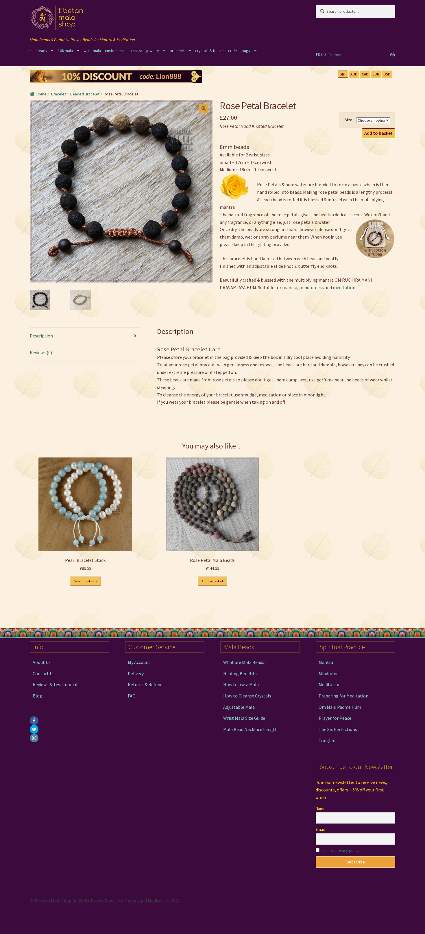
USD (386, 74)
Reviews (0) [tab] (41, 352)
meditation (344, 287)
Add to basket (378, 133)
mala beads (37, 50)
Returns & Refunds (146, 684)
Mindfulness (331, 673)
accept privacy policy (340, 850)
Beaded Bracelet (84, 94)
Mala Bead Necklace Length (250, 729)
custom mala (116, 50)
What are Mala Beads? (244, 662)
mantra (289, 287)
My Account (139, 662)
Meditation (330, 684)
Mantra (326, 662)
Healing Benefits (240, 673)
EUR (375, 74)
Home (41, 94)
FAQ (132, 696)
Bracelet (58, 94)
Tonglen (327, 740)
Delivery (136, 673)
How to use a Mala (241, 684)
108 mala (65, 50)
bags (246, 50)
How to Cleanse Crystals (247, 696)
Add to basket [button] (212, 581)
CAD (365, 74)
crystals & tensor (209, 50)
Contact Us (44, 673)
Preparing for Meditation (343, 696)
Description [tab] (41, 336)
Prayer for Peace (335, 718)
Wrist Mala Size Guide (244, 718)
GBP (343, 74)
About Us (42, 662)
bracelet (177, 50)
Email (320, 829)
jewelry (152, 50)
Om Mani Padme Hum (340, 707)
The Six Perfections (338, 729)
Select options (85, 581)
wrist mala (92, 50)
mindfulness (311, 287)
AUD (353, 74)
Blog (37, 696)
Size (348, 119)
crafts (233, 50)
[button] (203, 108)
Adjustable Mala (239, 707)
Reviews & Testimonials (56, 684)
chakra (136, 50)
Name (321, 808)
